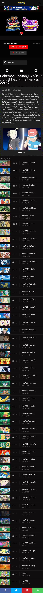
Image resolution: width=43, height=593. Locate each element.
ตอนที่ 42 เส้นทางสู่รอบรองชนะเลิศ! (29, 474)
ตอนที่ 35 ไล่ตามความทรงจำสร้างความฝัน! (29, 421)
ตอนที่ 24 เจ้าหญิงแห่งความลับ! (29, 337)
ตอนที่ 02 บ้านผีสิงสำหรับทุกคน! (29, 170)
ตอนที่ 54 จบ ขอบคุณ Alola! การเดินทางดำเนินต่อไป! (29, 566)
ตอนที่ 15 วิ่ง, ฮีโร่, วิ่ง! (29, 269)
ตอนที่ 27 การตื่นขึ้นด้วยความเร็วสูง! (29, 360)
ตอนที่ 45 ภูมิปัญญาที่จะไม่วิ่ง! (29, 497)
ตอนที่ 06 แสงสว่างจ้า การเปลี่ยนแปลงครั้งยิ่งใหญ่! (29, 200)
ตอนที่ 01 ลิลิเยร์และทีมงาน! (29, 162)
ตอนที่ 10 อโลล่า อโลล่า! (29, 231)
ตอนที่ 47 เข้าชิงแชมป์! (29, 512)
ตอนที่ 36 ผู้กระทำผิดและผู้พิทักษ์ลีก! (29, 429)
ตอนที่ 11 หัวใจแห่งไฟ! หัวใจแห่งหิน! (29, 238)
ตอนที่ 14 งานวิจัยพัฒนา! (29, 261)
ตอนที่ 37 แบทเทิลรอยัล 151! (29, 436)
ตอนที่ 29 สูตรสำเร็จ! (29, 375)
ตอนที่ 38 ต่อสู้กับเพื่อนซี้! (29, 444)
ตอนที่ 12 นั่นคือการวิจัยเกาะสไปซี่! (29, 246)
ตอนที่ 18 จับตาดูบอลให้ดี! (29, 292)
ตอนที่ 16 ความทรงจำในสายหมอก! (29, 276)
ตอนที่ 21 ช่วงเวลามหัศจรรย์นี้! (29, 315)
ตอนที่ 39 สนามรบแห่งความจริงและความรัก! (29, 452)
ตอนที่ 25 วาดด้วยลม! (29, 345)
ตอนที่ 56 (25, 581)
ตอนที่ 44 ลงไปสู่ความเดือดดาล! (29, 490)
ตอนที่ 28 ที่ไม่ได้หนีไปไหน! (29, 368)
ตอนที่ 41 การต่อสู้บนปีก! (29, 467)
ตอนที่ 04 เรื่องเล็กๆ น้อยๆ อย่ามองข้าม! (29, 185)
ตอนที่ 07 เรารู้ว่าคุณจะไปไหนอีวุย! (29, 208)
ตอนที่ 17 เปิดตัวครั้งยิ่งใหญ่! (29, 284)
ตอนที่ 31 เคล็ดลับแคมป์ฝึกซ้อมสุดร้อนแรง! (29, 391)
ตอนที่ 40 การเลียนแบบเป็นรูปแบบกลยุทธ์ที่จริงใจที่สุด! (29, 459)
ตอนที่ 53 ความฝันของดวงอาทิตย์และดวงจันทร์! (29, 558)
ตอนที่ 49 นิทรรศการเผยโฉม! (29, 528)
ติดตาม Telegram (18, 47)
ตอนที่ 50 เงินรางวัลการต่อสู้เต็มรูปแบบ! (29, 535)
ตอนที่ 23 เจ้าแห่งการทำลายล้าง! (29, 330)
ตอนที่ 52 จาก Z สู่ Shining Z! (29, 550)
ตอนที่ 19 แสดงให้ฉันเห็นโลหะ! (29, 299)
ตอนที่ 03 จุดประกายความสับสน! (29, 178)
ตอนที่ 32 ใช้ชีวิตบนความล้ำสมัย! (29, 398)
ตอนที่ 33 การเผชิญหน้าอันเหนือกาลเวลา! (29, 406)
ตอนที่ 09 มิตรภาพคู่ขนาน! (29, 223)
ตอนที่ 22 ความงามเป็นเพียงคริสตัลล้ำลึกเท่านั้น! (29, 322)
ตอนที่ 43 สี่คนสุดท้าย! (29, 482)
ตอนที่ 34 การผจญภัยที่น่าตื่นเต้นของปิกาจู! (29, 413)
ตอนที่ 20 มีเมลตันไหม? (29, 307)
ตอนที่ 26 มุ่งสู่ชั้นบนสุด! (29, 353)
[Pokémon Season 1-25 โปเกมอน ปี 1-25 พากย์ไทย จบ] (21, 71)
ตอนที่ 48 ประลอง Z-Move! (29, 520)
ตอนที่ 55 (25, 573)
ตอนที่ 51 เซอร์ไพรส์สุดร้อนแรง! (29, 543)
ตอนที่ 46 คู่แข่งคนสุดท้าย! (29, 505)
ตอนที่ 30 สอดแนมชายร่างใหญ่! (29, 383)
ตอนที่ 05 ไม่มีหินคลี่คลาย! (29, 193)
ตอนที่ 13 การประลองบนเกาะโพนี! (29, 254)
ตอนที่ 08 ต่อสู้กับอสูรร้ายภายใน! (29, 216)
